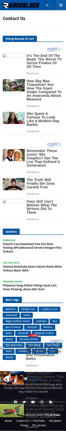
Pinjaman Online (44, 333)
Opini (9, 333)
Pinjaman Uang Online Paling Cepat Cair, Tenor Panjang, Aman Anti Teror (30, 287)
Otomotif (23, 333)
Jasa (54, 321)
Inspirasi (41, 321)
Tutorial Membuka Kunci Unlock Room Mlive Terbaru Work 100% (32, 268)
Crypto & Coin (49, 309)
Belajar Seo (28, 309)
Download (11, 315)
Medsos (47, 327)
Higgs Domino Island (18, 321)
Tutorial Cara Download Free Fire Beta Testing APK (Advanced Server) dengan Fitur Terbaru (32, 247)
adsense (10, 309)
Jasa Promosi (13, 327)
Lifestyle (32, 327)
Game (26, 315)
